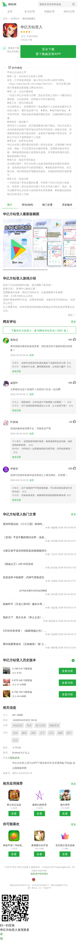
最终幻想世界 (39, 804)
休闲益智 (17, 725)
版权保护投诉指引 (39, 873)
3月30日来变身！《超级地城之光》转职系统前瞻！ (25, 630)
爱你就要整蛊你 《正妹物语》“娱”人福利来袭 (25, 644)
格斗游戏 (40, 725)
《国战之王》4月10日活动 (18, 564)
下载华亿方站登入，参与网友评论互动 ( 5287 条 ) (39, 330)
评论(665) (27, 204)
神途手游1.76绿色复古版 (14, 845)
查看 (14, 813)
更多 (73, 321)
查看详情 (67, 671)
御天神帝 (65, 804)
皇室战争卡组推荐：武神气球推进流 (23, 577)
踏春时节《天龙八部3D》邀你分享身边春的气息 (25, 604)
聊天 (69, 732)
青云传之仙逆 (14, 804)
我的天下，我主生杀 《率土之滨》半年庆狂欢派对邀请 (25, 617)
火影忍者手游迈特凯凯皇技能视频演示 (25, 550)
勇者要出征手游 (39, 845)
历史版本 (67, 204)
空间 (15, 740)
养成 (29, 725)
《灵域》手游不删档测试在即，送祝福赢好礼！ (25, 537)
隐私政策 (15, 757)
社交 (51, 732)
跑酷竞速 (54, 725)
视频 (60, 732)
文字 (42, 732)
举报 (1, 936)
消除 (33, 732)
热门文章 (47, 204)
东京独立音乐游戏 (65, 845)
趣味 (24, 732)
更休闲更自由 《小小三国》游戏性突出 (25, 524)
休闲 (15, 732)
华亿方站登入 (9, 4)
